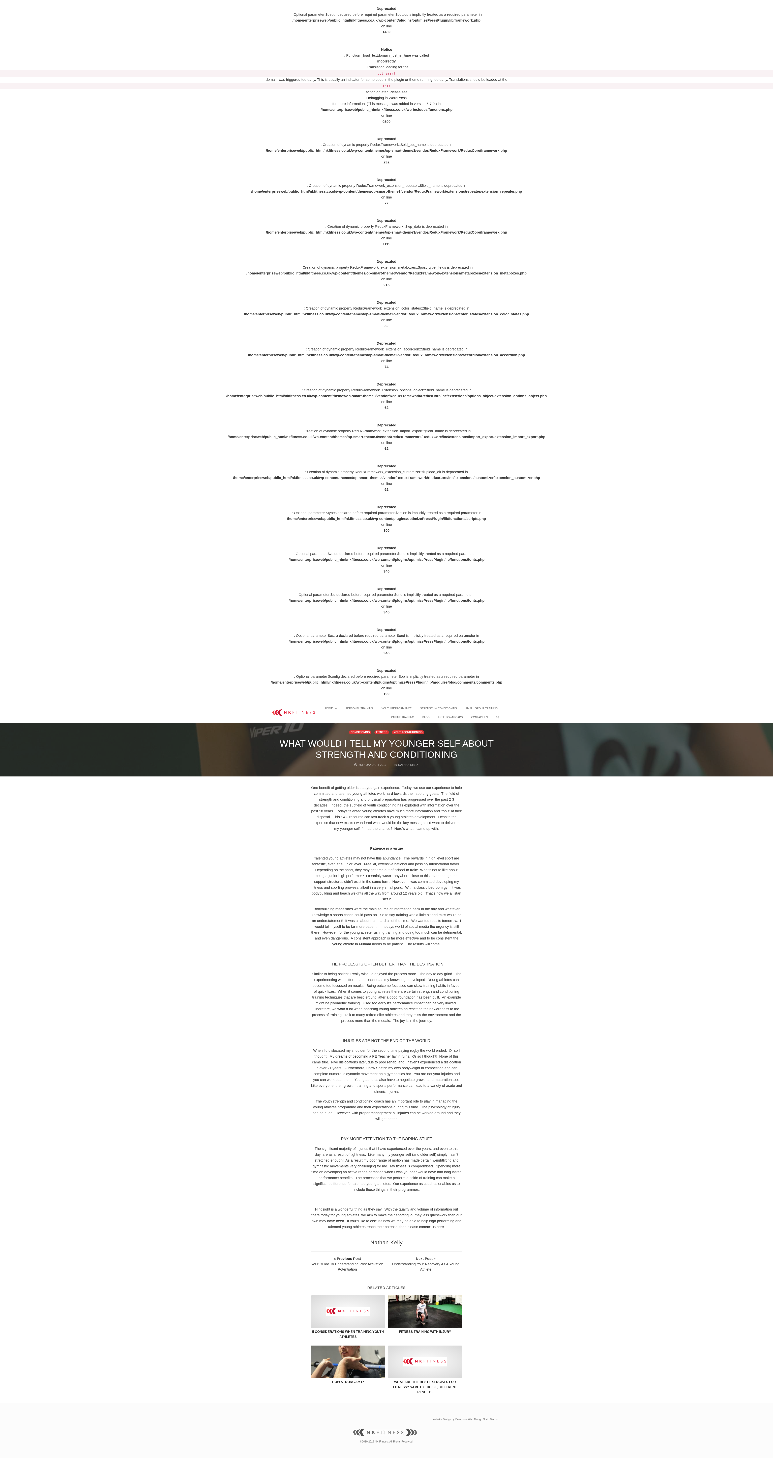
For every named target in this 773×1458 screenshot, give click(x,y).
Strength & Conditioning (438, 708)
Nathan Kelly (386, 1243)
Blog (426, 717)
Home (329, 708)
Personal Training (359, 708)
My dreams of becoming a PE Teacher (360, 1056)
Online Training (402, 717)
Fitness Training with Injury (425, 1331)
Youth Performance (396, 708)
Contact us (479, 717)
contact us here (431, 1227)
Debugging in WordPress (386, 98)
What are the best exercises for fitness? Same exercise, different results (425, 1387)
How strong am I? (348, 1382)
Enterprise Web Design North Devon (476, 1419)
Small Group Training (481, 708)
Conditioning (360, 732)
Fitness (381, 732)
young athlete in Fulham (351, 944)
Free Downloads (450, 717)
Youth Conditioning (408, 732)
